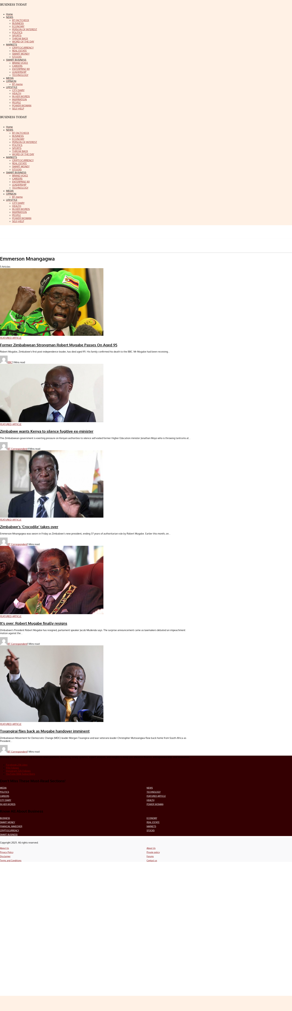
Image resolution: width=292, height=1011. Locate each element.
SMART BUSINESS (8, 834)
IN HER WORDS (7, 804)
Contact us (152, 860)
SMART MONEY (7, 822)
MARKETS (151, 826)
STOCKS (151, 830)
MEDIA (3, 788)
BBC (10, 362)
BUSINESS (5, 818)
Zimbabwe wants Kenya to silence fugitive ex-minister (46, 431)
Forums (150, 856)
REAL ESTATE (153, 822)
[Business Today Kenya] (13, 119)
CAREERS (4, 796)
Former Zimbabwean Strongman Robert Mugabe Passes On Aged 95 (58, 344)
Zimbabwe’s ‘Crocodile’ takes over (29, 526)
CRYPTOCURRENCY (9, 830)
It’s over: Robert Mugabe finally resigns (33, 623)
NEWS (150, 788)
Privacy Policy (6, 852)
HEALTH (150, 800)
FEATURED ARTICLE (156, 796)
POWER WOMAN (155, 804)
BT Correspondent (17, 448)
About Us (4, 848)
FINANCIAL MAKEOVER (11, 826)
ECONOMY (152, 818)
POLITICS (4, 792)
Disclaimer (5, 856)
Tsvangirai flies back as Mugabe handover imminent (45, 731)
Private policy (153, 852)
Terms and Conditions (10, 860)
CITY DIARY (5, 800)
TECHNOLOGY (154, 792)
